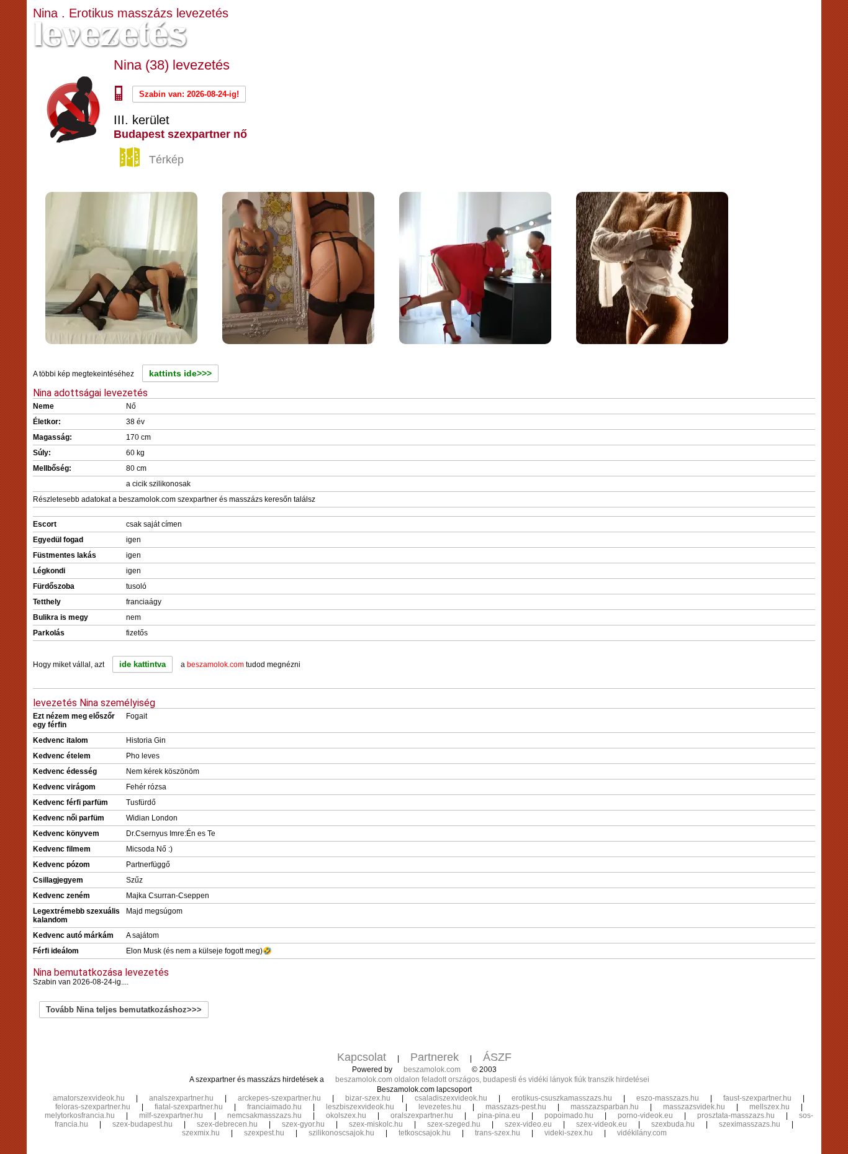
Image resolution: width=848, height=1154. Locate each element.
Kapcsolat (361, 1057)
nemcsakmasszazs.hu (264, 1115)
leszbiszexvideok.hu (360, 1106)
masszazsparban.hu (605, 1106)
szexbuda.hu (673, 1124)
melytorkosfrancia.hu (80, 1115)
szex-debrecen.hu (227, 1124)
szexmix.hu (201, 1133)
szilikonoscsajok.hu (341, 1133)
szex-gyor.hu (303, 1124)
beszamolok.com (432, 1069)
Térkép (166, 159)
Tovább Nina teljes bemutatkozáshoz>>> (124, 1009)
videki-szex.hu (568, 1133)
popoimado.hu (568, 1115)
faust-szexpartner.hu (757, 1098)
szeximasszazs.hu (749, 1124)
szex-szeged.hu (453, 1124)
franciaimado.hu (274, 1106)
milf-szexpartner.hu (171, 1115)
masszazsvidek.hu (694, 1106)
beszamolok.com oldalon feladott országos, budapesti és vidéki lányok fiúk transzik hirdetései (492, 1079)
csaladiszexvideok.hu (451, 1098)
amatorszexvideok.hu (89, 1098)
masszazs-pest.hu (515, 1106)
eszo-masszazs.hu (667, 1098)
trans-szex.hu (497, 1133)
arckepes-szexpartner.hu (279, 1098)
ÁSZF (497, 1057)
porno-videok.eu (645, 1115)
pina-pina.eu (498, 1115)
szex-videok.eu (601, 1124)
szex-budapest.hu (142, 1124)
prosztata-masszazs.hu (736, 1115)
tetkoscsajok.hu (425, 1133)
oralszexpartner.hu (421, 1115)
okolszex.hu (346, 1115)
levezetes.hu (439, 1106)
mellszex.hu (769, 1106)
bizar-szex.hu (367, 1098)
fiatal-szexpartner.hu (189, 1106)
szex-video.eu (528, 1124)
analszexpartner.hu (181, 1098)
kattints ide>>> (180, 373)
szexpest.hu (264, 1133)
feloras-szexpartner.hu (92, 1106)
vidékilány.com (642, 1133)
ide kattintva (142, 664)
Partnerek (434, 1057)
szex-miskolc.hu (376, 1124)
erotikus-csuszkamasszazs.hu (562, 1098)
